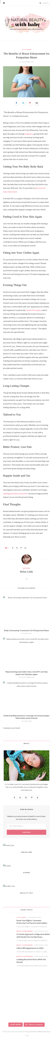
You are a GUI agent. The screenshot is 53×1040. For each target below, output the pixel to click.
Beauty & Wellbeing (25, 931)
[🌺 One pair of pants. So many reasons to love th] (26, 995)
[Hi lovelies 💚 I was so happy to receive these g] (26, 1015)
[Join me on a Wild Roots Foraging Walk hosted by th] (26, 985)
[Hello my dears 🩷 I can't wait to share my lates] (44, 995)
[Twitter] (23, 102)
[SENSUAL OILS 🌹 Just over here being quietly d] (44, 1005)
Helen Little (26, 571)
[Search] (40, 3)
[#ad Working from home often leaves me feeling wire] (8, 995)
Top (27, 1035)
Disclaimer (33, 1032)
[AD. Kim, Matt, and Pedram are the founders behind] (8, 985)
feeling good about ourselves (15, 493)
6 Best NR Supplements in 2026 (30, 948)
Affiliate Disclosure (44, 1032)
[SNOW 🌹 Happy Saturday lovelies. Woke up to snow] (8, 1015)
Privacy (27, 1032)
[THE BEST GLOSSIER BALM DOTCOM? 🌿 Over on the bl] (44, 1015)
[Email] (36, 102)
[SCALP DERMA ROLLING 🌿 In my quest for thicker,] (26, 1005)
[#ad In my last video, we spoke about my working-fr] (44, 985)
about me (28, 790)
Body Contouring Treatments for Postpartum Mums (26, 630)
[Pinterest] (29, 102)
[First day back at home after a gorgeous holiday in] (8, 1005)
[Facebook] (16, 102)
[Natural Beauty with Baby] (26, 23)
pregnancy (28, 134)
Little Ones (26, 49)
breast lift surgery (33, 310)
